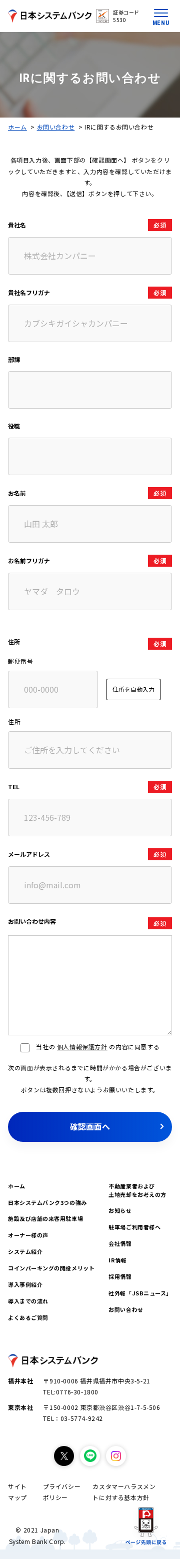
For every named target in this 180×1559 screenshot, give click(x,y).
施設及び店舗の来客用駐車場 (45, 1218)
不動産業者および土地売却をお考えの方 (137, 1190)
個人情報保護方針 (82, 1046)
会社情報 (120, 1243)
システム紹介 (25, 1251)
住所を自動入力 (133, 689)
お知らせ (120, 1210)
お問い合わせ (56, 127)
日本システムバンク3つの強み (47, 1202)
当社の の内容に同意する (98, 1046)
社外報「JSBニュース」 (140, 1293)
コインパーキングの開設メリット (51, 1268)
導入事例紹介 (25, 1284)
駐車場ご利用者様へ (134, 1227)
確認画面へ (90, 1126)
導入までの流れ (28, 1301)
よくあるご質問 (28, 1317)
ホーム (17, 127)
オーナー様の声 (28, 1235)
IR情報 (117, 1260)
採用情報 (120, 1276)
